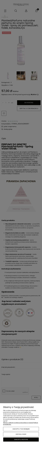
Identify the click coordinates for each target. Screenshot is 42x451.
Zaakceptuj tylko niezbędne (21, 429)
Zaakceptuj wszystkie (21, 439)
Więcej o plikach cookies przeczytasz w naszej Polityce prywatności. (20, 423)
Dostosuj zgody (21, 434)
